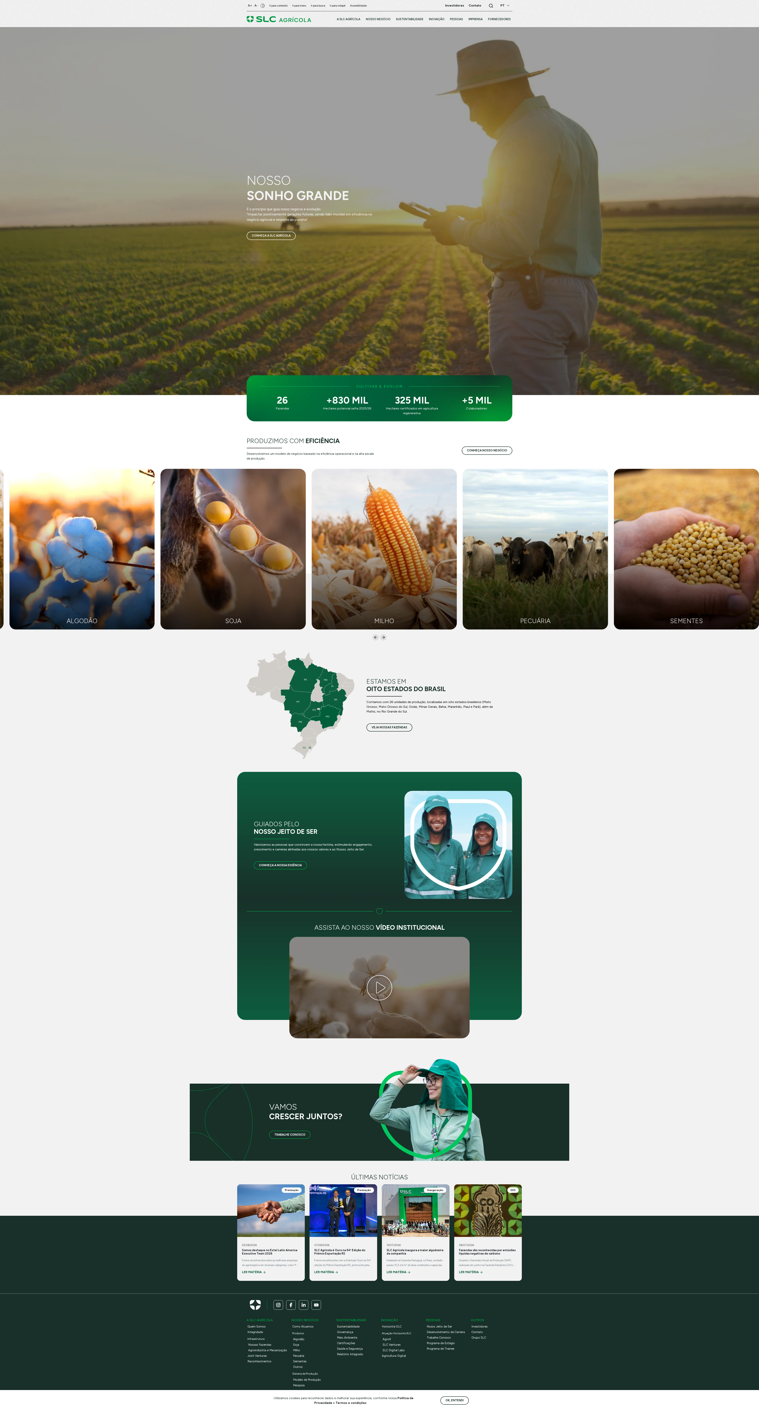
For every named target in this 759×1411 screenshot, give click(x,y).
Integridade (255, 1332)
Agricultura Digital (394, 1356)
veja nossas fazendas (389, 727)
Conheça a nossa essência (280, 865)
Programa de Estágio (441, 1343)
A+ (250, 5)
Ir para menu (299, 5)
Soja (296, 1345)
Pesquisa (299, 1385)
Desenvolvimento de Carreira (446, 1332)
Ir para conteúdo (278, 5)
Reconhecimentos (259, 1361)
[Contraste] (262, 5)
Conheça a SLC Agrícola (271, 235)
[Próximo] (383, 637)
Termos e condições (351, 1403)
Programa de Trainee (440, 1348)
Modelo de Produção (307, 1380)
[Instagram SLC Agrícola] (278, 1305)
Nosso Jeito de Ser (439, 1326)
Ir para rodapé (337, 5)
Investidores (479, 1326)
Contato (477, 1332)
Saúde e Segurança (350, 1348)
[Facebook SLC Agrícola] (291, 1305)
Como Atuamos (302, 1326)
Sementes (300, 1361)
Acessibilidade (358, 5)
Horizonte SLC (391, 1326)
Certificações (346, 1343)
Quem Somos (256, 1326)
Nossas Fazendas (259, 1345)
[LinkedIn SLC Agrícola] (303, 1305)
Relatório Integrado (350, 1354)
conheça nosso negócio (487, 450)
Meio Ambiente (347, 1337)
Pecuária (298, 1356)
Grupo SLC (478, 1337)
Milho (296, 1350)
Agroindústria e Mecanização (267, 1350)
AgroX (387, 1339)
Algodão (298, 1339)
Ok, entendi (455, 1400)
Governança (345, 1332)
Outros (298, 1367)
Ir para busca (318, 5)
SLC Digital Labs (394, 1350)
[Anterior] (375, 637)
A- (256, 5)
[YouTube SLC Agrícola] (316, 1305)
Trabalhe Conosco (289, 1134)
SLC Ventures (392, 1345)
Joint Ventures (257, 1356)
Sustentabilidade (348, 1326)
